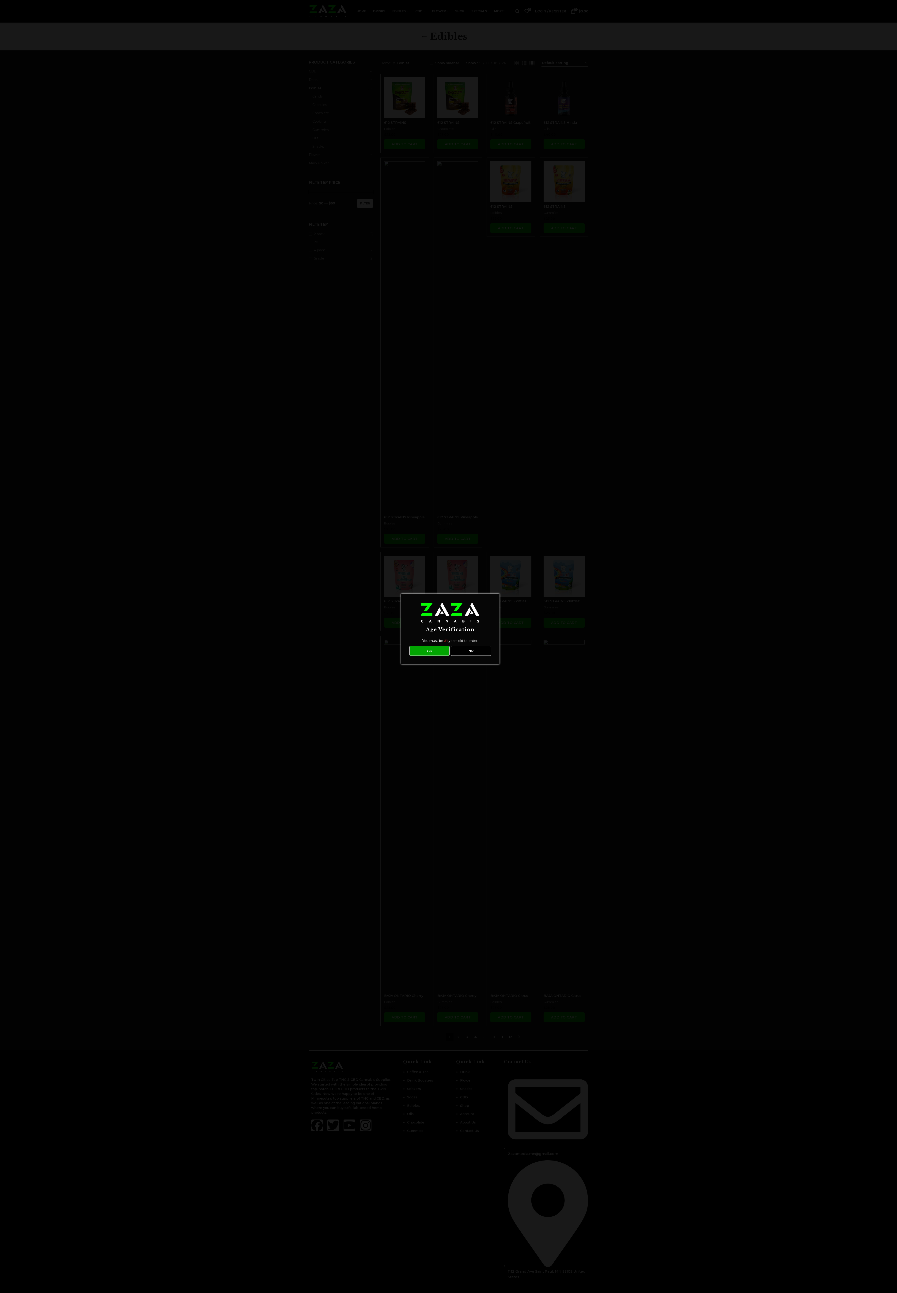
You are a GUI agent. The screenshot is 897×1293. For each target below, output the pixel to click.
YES (429, 650)
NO (471, 650)
